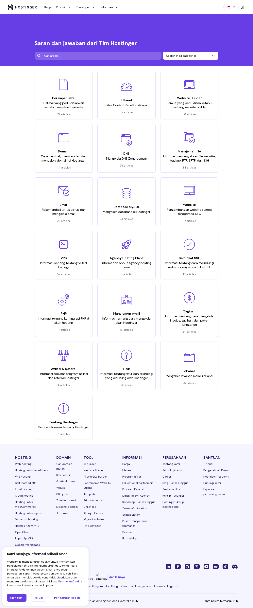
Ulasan (126, 470)
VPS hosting (23, 476)
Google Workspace (27, 545)
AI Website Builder (95, 476)
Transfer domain (66, 500)
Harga (48, 7)
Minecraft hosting (26, 519)
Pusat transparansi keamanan (134, 523)
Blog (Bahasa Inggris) (175, 483)
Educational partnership (138, 483)
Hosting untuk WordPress (31, 470)
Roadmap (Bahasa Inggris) (139, 502)
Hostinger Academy (216, 476)
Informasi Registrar (166, 586)
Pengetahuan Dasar (216, 470)
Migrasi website (94, 519)
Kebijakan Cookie (70, 581)
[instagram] (187, 566)
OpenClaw (21, 532)
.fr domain (63, 513)
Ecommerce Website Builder (97, 485)
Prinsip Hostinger (173, 495)
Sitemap (127, 532)
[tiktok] (225, 566)
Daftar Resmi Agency (136, 495)
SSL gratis (62, 494)
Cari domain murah (64, 466)
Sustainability (171, 489)
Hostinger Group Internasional (173, 504)
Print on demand (94, 500)
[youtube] (206, 566)
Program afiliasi (132, 476)
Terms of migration (134, 508)
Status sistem (131, 514)
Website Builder (94, 470)
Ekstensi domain (67, 506)
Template (90, 494)
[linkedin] (168, 566)
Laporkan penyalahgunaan (214, 491)
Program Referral (133, 489)
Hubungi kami (212, 483)
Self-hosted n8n (26, 483)
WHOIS (60, 487)
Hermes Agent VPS (27, 526)
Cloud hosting (24, 495)
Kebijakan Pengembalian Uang (98, 586)
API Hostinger (92, 526)
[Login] (242, 7)
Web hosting (23, 464)
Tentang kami (171, 464)
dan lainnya (117, 577)
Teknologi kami (172, 470)
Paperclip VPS (24, 538)
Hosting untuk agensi (28, 513)
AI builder (90, 464)
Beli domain (63, 475)
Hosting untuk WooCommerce (25, 504)
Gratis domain (65, 481)
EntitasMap (129, 538)
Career (166, 476)
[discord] (235, 566)
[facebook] (178, 566)
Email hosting (23, 489)
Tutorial (208, 464)
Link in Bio (90, 506)
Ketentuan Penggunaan (136, 586)
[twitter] (197, 566)
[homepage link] (22, 7)
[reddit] (216, 566)
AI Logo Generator (96, 513)
